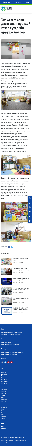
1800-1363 (11, 342)
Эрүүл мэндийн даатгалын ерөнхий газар (12, 352)
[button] (28, 8)
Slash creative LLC (11, 440)
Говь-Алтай (4, 379)
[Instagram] (8, 362)
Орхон (3, 397)
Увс (2, 413)
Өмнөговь (3, 401)
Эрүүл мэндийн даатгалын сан (9, 354)
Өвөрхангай (4, 399)
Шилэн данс (7, 2)
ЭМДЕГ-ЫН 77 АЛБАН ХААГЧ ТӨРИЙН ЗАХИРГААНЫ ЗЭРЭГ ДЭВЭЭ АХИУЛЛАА (21, 309)
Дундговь (3, 393)
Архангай (3, 372)
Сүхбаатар (4, 407)
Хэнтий (3, 418)
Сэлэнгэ (3, 409)
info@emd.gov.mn (14, 344)
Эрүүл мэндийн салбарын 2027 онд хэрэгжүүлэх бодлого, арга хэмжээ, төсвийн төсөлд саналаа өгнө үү (21, 281)
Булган (3, 378)
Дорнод (3, 391)
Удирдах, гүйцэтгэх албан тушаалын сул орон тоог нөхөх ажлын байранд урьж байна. (21, 270)
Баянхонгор (4, 376)
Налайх (3, 426)
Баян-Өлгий (4, 374)
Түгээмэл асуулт (17, 2)
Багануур (3, 428)
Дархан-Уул (4, 383)
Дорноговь (4, 389)
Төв (2, 411)
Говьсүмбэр (4, 381)
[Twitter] (5, 362)
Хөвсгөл (3, 416)
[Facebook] (2, 362)
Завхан (3, 395)
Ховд (2, 414)
